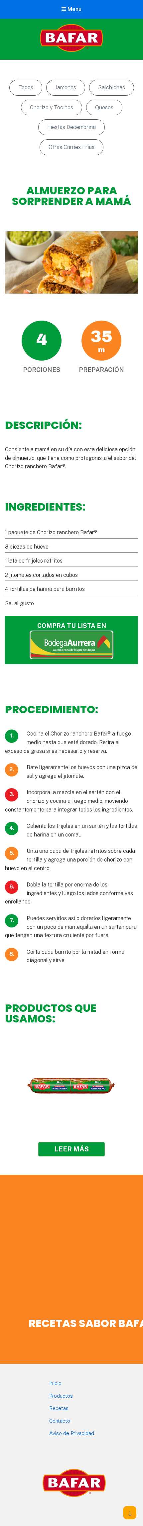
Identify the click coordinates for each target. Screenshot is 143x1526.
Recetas (59, 1408)
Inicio (55, 1383)
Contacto (59, 1421)
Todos (25, 87)
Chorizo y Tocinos (51, 107)
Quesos (104, 107)
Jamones (65, 87)
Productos (61, 1396)
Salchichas (111, 87)
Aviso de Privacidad (71, 1433)
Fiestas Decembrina (71, 127)
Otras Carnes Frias (71, 147)
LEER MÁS (72, 1149)
